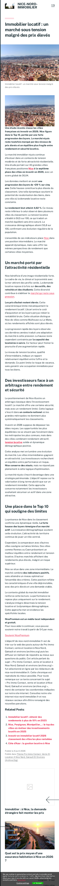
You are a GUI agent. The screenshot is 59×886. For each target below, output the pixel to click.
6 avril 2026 (19, 751)
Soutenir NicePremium (17, 635)
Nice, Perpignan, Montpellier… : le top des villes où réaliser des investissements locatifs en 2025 (31, 728)
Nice (30, 168)
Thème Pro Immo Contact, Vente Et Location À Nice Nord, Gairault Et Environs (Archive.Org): (27, 757)
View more (22, 880)
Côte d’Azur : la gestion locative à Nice (29, 743)
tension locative (13, 442)
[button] (53, 6)
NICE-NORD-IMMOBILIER (27, 5)
